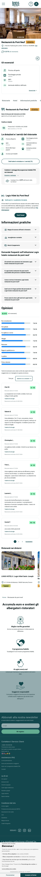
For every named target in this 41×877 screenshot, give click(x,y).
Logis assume (5, 793)
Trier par (10, 378)
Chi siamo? (4, 779)
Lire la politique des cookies (9, 869)
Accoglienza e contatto (15, 237)
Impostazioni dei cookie (7, 812)
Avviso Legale (4, 806)
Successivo (26, 542)
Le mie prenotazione (6, 760)
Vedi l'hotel (20, 215)
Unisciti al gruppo (5, 785)
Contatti (3, 769)
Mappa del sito (5, 820)
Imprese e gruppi (5, 790)
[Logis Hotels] (15, 4)
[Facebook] (19, 830)
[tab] (17, 37)
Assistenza (4, 817)
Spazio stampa (5, 796)
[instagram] (24, 830)
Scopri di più (32, 90)
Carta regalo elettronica (7, 787)
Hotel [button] (15, 100)
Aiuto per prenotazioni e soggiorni (10, 763)
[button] (3, 4)
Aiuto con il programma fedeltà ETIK (10, 766)
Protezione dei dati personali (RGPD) (10, 809)
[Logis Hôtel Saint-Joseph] (18, 560)
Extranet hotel (5, 782)
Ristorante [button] (6, 100)
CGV (2, 815)
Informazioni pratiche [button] (28, 100)
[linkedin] (29, 830)
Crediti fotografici (5, 823)
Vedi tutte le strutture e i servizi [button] (20, 161)
